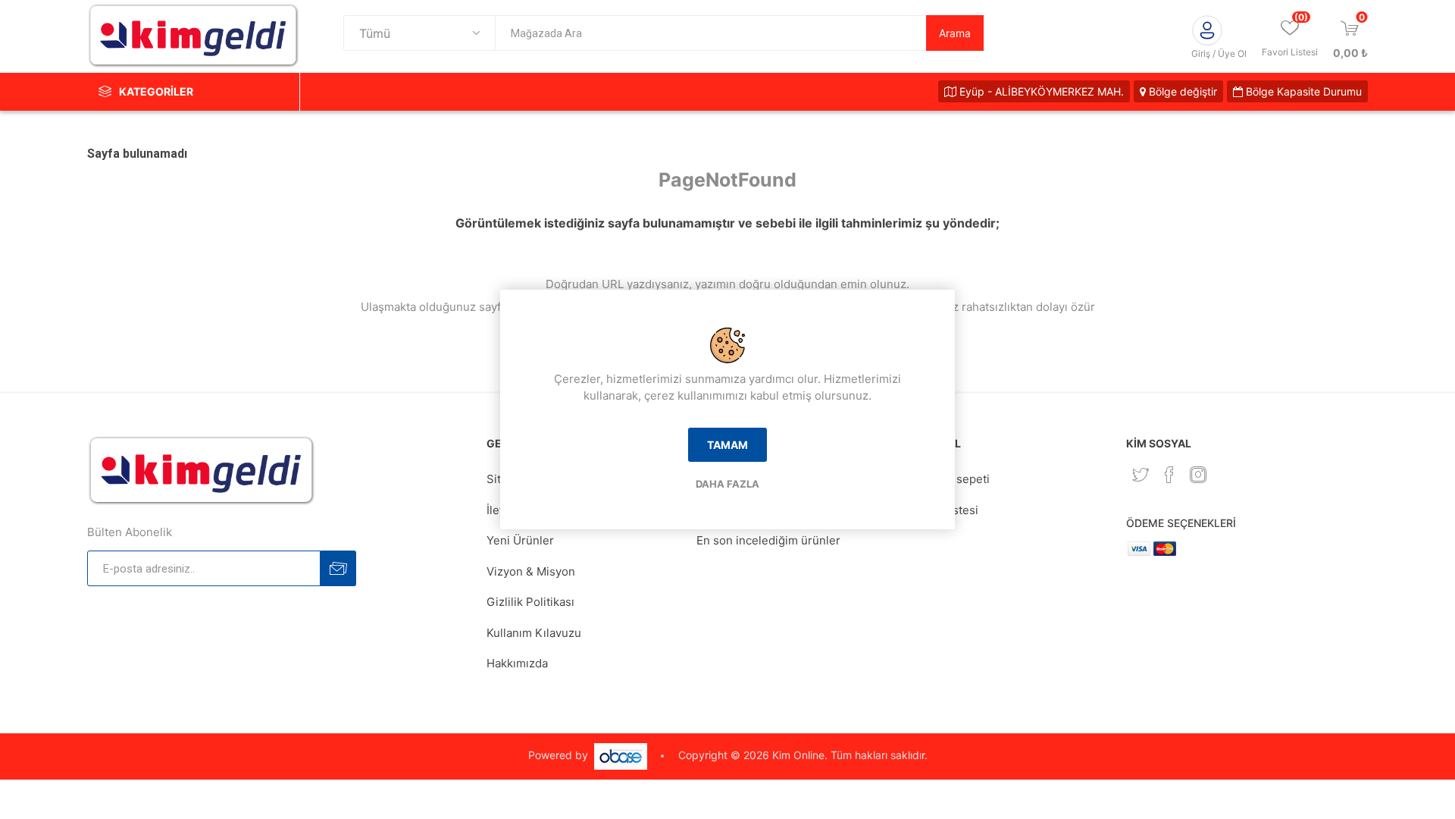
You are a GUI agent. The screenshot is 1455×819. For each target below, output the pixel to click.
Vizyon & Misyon (531, 571)
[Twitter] (1140, 475)
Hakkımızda (517, 663)
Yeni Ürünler (520, 540)
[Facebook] (1169, 475)
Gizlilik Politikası (530, 602)
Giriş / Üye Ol (1219, 53)
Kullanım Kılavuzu (534, 633)
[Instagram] (1198, 475)
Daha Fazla (727, 484)
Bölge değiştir (1181, 91)
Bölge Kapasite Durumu (1302, 91)
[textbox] (710, 33)
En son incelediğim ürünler (768, 540)
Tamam (727, 444)
